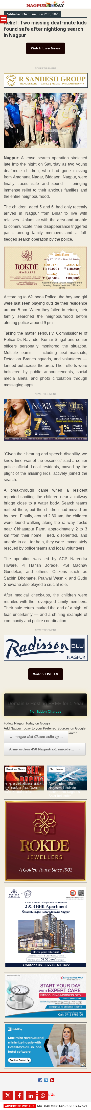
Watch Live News (45, 48)
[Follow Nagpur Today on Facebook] (40, 1080)
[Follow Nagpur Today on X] (46, 1080)
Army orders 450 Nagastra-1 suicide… (44, 749)
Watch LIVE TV (45, 674)
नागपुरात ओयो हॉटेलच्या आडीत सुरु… (36, 737)
